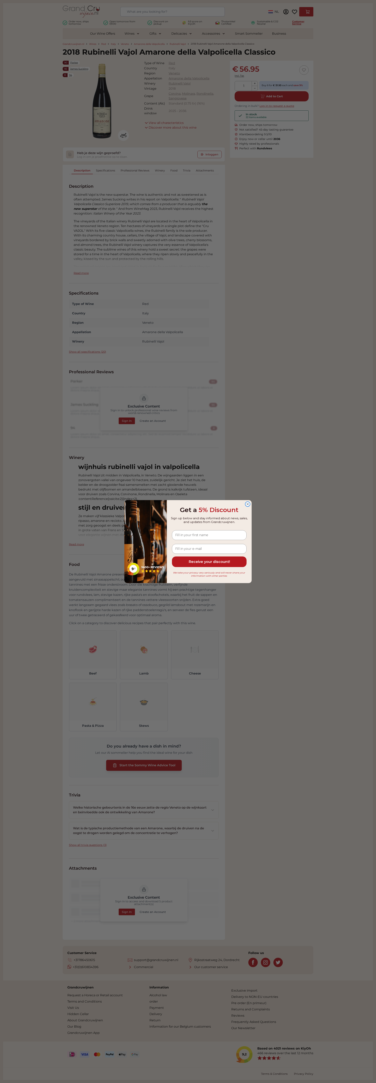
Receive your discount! (209, 562)
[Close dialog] (247, 504)
